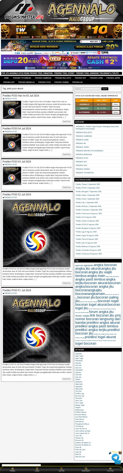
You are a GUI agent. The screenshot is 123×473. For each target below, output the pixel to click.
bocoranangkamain (90, 294)
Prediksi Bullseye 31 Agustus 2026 (88, 246)
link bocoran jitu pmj (105, 315)
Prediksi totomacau (80, 340)
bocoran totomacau (94, 309)
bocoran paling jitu (96, 299)
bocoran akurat (96, 283)
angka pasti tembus (90, 279)
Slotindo (78, 363)
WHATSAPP (86, 471)
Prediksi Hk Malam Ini (83, 443)
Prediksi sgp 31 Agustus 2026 (86, 232)
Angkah (78, 407)
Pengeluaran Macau (82, 424)
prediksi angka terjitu (91, 330)
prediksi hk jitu (105, 334)
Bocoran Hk (79, 440)
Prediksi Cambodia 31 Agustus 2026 (88, 250)
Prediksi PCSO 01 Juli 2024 (17, 290)
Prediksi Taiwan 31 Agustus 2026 (87, 221)
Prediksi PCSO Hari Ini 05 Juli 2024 (21, 95)
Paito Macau (79, 419)
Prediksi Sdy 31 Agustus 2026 (86, 243)
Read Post (66, 121)
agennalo (79, 265)
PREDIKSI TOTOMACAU (22, 78)
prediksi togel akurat (100, 337)
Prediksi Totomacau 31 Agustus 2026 (89, 213)
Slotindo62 (79, 361)
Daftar (116, 104)
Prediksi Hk (79, 438)
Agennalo (78, 354)
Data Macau (79, 421)
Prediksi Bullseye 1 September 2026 (88, 206)
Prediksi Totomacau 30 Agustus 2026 (89, 254)
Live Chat (110, 471)
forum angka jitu (101, 312)
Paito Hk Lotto (80, 450)
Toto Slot (78, 391)
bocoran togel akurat (91, 304)
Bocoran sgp (79, 396)
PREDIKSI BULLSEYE (63, 78)
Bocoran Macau (80, 414)
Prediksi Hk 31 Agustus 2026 (86, 217)
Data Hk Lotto (80, 457)
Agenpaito (78, 382)
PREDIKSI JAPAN (113, 78)
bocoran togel (108, 301)
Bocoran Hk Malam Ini (83, 445)
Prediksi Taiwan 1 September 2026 (88, 184)
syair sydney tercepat (82, 431)
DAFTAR (61, 471)
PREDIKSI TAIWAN (61, 82)
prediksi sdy (112, 334)
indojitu (86, 315)
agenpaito (88, 265)
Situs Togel (79, 403)
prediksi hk (97, 334)
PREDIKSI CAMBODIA (43, 78)
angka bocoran (105, 265)
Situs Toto (78, 400)
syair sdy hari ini (81, 429)
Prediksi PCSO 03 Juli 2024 (17, 161)
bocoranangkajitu (88, 290)
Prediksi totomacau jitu (109, 340)
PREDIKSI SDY (80, 78)
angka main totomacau (112, 276)
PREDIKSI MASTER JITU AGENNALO (89, 151)
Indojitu (77, 379)
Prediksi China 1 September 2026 (87, 199)
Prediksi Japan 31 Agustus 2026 (87, 235)
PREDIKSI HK (77, 82)
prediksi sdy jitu (79, 337)
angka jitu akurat (88, 268)
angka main (96, 276)
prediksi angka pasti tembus (96, 326)
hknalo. (78, 315)
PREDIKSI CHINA (96, 78)
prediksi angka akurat (103, 322)
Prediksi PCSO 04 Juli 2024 (17, 128)
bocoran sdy (83, 301)
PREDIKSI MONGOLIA (26, 82)
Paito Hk (78, 447)
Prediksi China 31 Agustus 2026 (87, 239)
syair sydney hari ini (82, 433)
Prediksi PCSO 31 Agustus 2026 (87, 224)
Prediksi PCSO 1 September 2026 (88, 188)
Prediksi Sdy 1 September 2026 (87, 202)
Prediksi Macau (80, 412)
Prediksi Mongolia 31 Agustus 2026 (88, 228)
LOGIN (37, 471)
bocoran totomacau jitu (82, 312)
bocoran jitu (86, 297)
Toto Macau (79, 426)
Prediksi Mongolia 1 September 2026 (88, 191)
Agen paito (79, 384)
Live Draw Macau (81, 417)
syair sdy (78, 435)
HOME (6, 78)
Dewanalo (78, 398)
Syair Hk (78, 452)
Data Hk (78, 454)
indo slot (78, 368)
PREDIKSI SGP (9, 82)
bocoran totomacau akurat (108, 309)
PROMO (12, 471)
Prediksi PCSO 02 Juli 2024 (17, 194)
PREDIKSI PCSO (44, 82)
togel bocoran (85, 343)
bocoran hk (108, 294)
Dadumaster (79, 410)
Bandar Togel (79, 405)
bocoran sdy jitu (92, 301)
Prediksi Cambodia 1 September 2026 (89, 210)
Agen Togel (79, 356)
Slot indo (78, 365)
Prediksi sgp (79, 393)
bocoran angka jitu (99, 286)
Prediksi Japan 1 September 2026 (87, 195)
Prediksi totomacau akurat (94, 340)
